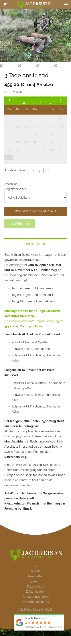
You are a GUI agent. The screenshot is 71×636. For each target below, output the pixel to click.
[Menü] (65, 4)
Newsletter (35, 576)
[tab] (35, 243)
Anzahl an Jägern (15, 170)
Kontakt (35, 571)
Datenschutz (35, 586)
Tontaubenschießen (35, 596)
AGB (36, 566)
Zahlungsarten (35, 591)
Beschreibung (35, 243)
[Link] (33, 5)
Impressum (35, 581)
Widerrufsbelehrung (35, 602)
